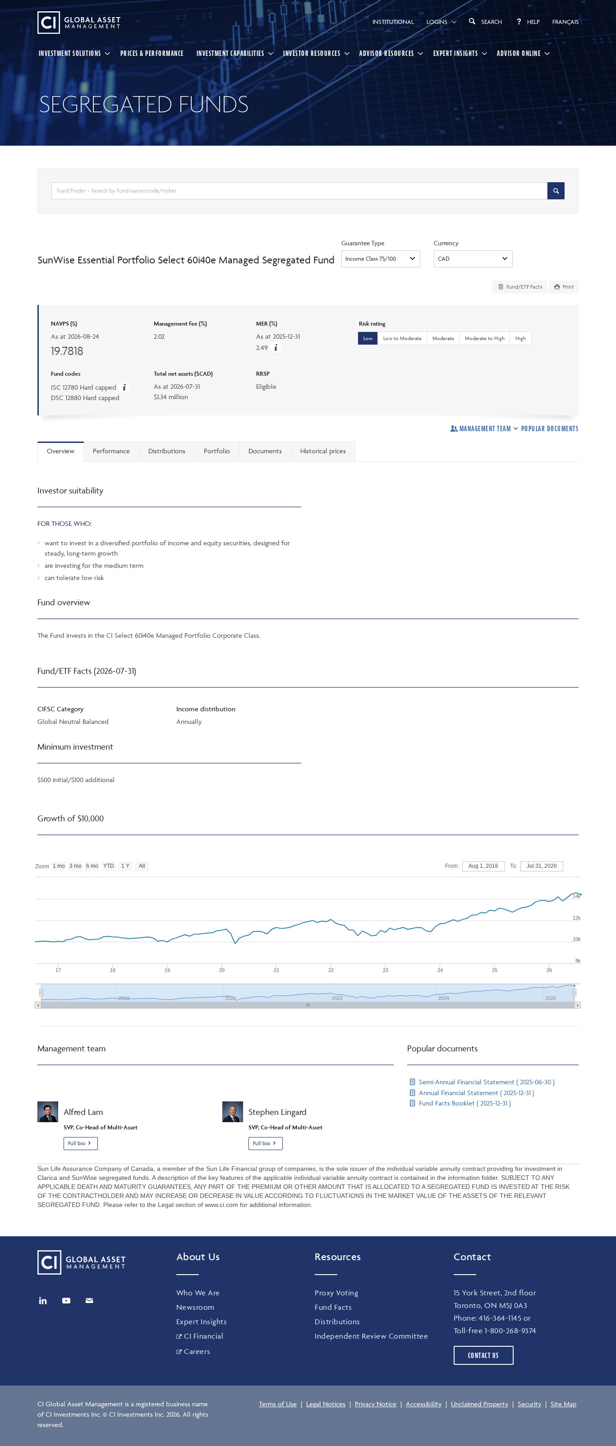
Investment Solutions (70, 53)
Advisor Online (519, 53)
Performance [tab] (111, 451)
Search (491, 21)
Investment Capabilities (231, 53)
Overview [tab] (60, 451)
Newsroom (195, 1307)
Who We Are (198, 1292)
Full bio (76, 1143)
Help (533, 21)
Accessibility (423, 1404)
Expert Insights (455, 53)
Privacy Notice (375, 1404)
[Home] (78, 22)
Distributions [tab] (166, 451)
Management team (485, 428)
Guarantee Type (362, 243)
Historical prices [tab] (323, 451)
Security (529, 1404)
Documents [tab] (265, 451)
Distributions (337, 1321)
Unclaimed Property (479, 1404)
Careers (197, 1351)
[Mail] (89, 1301)
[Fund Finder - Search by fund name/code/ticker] (556, 190)
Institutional (393, 21)
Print (567, 286)
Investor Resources (311, 53)
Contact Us (483, 1355)
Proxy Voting (336, 1292)
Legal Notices (325, 1404)
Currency (446, 243)
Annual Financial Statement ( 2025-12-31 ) (475, 1092)
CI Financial (203, 1335)
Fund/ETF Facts (523, 286)
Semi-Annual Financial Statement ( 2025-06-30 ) (486, 1082)
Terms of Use (278, 1404)
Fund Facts (333, 1307)
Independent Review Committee (371, 1335)
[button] (275, 347)
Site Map (563, 1404)
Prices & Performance (152, 53)
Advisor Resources (386, 53)
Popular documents (550, 428)
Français (565, 21)
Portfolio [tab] (217, 451)
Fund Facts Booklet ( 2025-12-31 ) (464, 1103)
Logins (437, 21)
